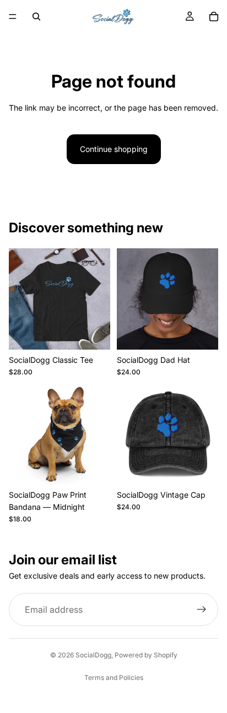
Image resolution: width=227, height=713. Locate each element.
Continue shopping (114, 149)
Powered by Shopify (146, 655)
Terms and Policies (113, 677)
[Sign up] (201, 610)
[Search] (36, 16)
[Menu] (12, 16)
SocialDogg (93, 655)
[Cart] (214, 16)
